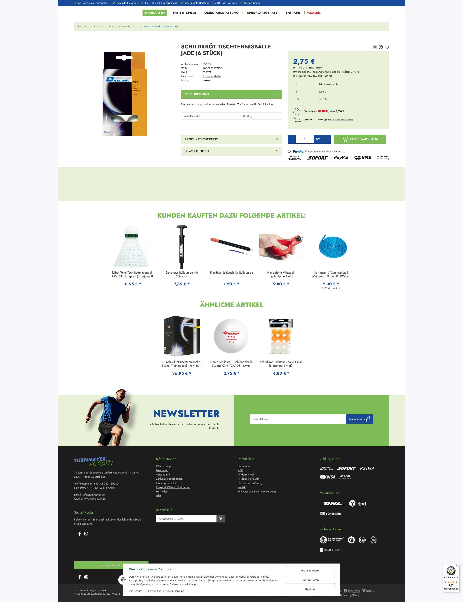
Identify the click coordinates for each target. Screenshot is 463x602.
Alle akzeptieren (310, 570)
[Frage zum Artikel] (381, 47)
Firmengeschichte (166, 483)
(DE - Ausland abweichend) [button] (340, 119)
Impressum (135, 590)
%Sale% (314, 12)
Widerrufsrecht (246, 475)
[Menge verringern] (292, 139)
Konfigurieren (310, 579)
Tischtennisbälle (212, 76)
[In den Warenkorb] (77, 39)
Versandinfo (163, 475)
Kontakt (242, 487)
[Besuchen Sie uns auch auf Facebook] (79, 534)
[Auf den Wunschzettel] (387, 47)
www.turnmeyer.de (94, 499)
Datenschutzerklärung (250, 483)
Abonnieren (355, 419)
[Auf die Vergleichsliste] (375, 47)
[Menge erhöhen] (327, 139)
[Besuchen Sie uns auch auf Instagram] (86, 534)
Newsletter (162, 470)
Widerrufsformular (248, 479)
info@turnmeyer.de (94, 495)
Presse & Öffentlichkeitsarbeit (173, 487)
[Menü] (457, 566)
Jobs (158, 496)
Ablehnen (310, 589)
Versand (318, 67)
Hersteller (161, 492)
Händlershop (163, 466)
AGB (240, 470)
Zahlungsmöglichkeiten (169, 479)
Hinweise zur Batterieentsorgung (165, 590)
